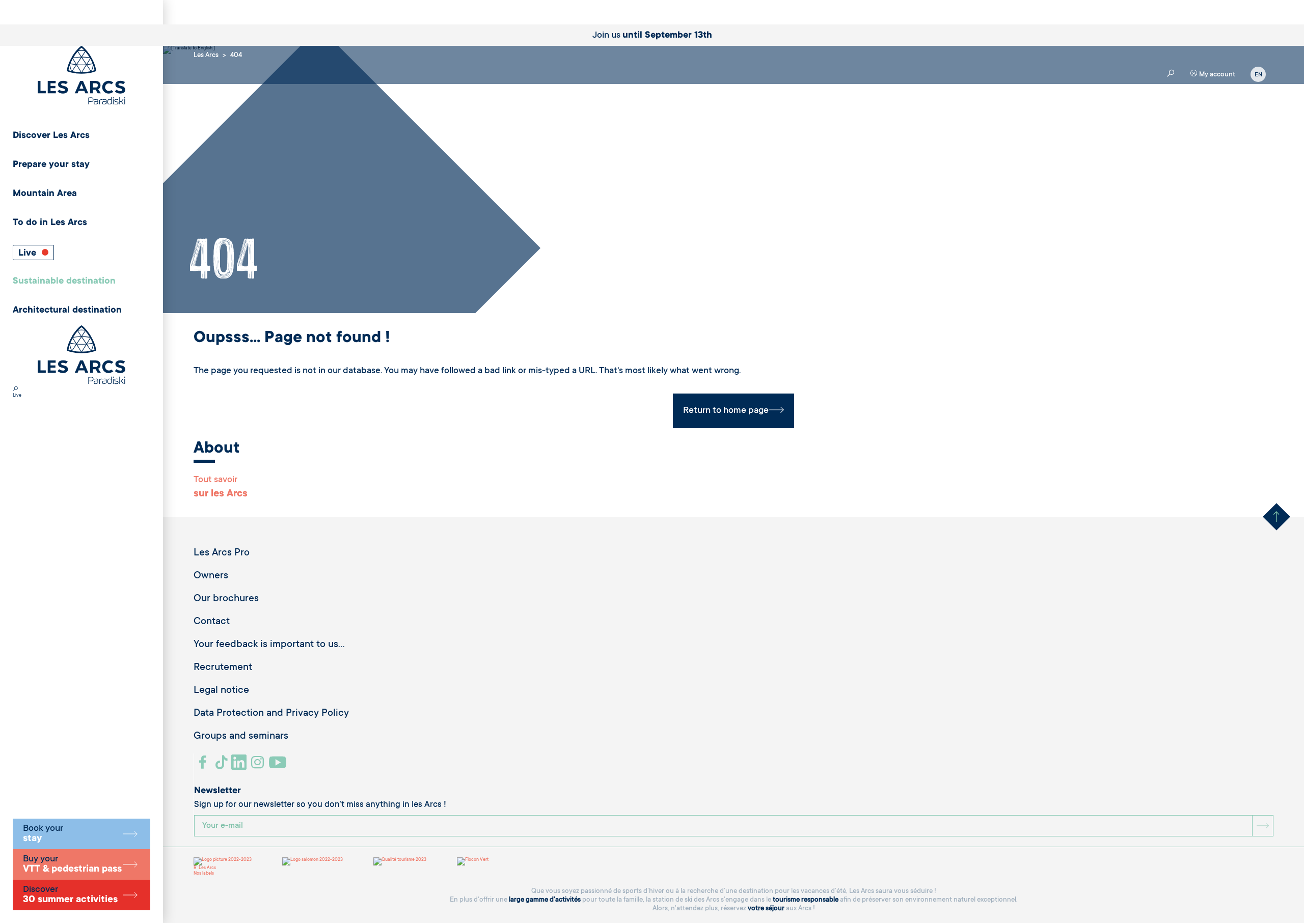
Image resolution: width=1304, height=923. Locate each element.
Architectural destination (67, 310)
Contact (212, 622)
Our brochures (226, 599)
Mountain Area (45, 194)
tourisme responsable (805, 900)
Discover (70, 895)
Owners (211, 576)
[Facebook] (204, 766)
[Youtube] (279, 766)
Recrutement (223, 668)
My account (1216, 74)
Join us (652, 36)
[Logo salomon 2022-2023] (312, 861)
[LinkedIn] (240, 766)
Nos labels (204, 873)
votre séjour (766, 908)
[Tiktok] (222, 766)
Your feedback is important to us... (269, 645)
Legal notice (221, 690)
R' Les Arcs (205, 868)
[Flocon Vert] (472, 861)
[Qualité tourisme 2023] (399, 861)
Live (28, 253)
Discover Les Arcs (51, 136)
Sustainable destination (64, 281)
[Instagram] (259, 766)
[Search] (15, 390)
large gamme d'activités (545, 900)
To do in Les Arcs (50, 223)
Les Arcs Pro (222, 553)
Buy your (72, 864)
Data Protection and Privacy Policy (271, 713)
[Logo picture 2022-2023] (223, 861)
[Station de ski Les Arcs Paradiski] (81, 76)
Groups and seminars (241, 736)
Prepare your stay (51, 165)
